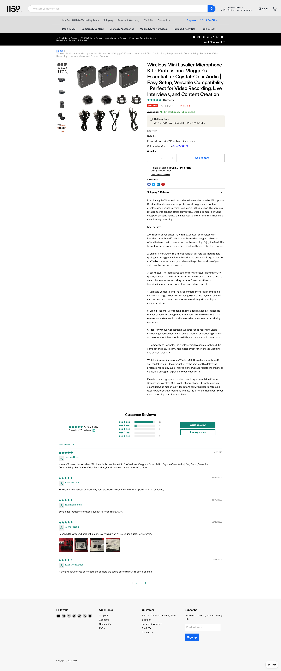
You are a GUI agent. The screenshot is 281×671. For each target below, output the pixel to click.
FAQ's (102, 628)
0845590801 (180, 146)
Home (59, 51)
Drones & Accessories (122, 29)
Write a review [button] (198, 425)
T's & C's (148, 20)
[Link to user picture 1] (66, 545)
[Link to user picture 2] (81, 545)
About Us (104, 619)
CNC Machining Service (115, 38)
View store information (160, 175)
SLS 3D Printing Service (67, 38)
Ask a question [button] (198, 432)
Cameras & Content (93, 29)
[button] (154, 100)
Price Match (83, 40)
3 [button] (141, 583)
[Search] (211, 8)
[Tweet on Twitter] (153, 184)
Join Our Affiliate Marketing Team (80, 20)
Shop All (103, 615)
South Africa (213, 42)
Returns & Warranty (129, 20)
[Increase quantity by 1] (173, 158)
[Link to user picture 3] (97, 545)
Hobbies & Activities (184, 29)
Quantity (151, 151)
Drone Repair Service (65, 40)
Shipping (108, 20)
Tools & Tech (208, 29)
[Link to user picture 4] (113, 545)
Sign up (192, 637)
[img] (66, 452)
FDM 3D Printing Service (91, 38)
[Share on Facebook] (149, 184)
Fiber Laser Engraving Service (142, 38)
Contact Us (164, 20)
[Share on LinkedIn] (158, 184)
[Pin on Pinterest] (163, 184)
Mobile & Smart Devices (153, 29)
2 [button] (136, 583)
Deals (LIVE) (69, 29)
